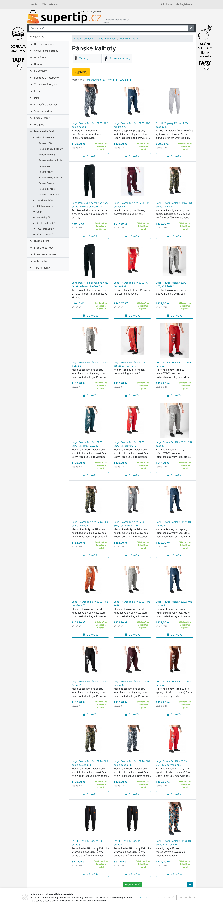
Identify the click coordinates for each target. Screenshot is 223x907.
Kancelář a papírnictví (46, 104)
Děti (36, 97)
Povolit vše (146, 897)
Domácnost (40, 57)
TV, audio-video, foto (46, 84)
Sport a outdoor (43, 111)
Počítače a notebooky (46, 77)
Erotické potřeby (44, 247)
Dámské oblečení (45, 200)
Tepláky (83, 58)
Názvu (122, 79)
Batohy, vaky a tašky (47, 223)
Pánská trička (45, 143)
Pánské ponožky (47, 188)
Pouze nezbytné (165, 897)
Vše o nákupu (50, 4)
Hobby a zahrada (44, 44)
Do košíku (91, 156)
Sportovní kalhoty (120, 58)
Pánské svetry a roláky (50, 177)
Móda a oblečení (44, 131)
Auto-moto (40, 260)
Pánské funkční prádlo (50, 194)
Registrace (185, 4)
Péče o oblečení (44, 234)
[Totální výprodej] (205, 46)
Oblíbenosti (92, 79)
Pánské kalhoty (47, 154)
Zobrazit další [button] (132, 884)
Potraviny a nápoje (45, 254)
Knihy (37, 91)
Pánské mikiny (46, 171)
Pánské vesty (45, 166)
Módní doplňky (44, 217)
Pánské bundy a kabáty (51, 148)
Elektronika (40, 70)
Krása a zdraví (42, 117)
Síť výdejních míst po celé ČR (116, 21)
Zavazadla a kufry (45, 229)
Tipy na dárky (42, 267)
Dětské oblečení (44, 206)
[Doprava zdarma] (18, 46)
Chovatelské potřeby (46, 50)
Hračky (38, 64)
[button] (190, 884)
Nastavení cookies (189, 897)
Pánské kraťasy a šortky (51, 160)
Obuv (39, 211)
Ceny (109, 79)
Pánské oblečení (45, 137)
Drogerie (39, 124)
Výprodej (80, 72)
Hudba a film (41, 240)
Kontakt (35, 4)
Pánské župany (46, 183)
